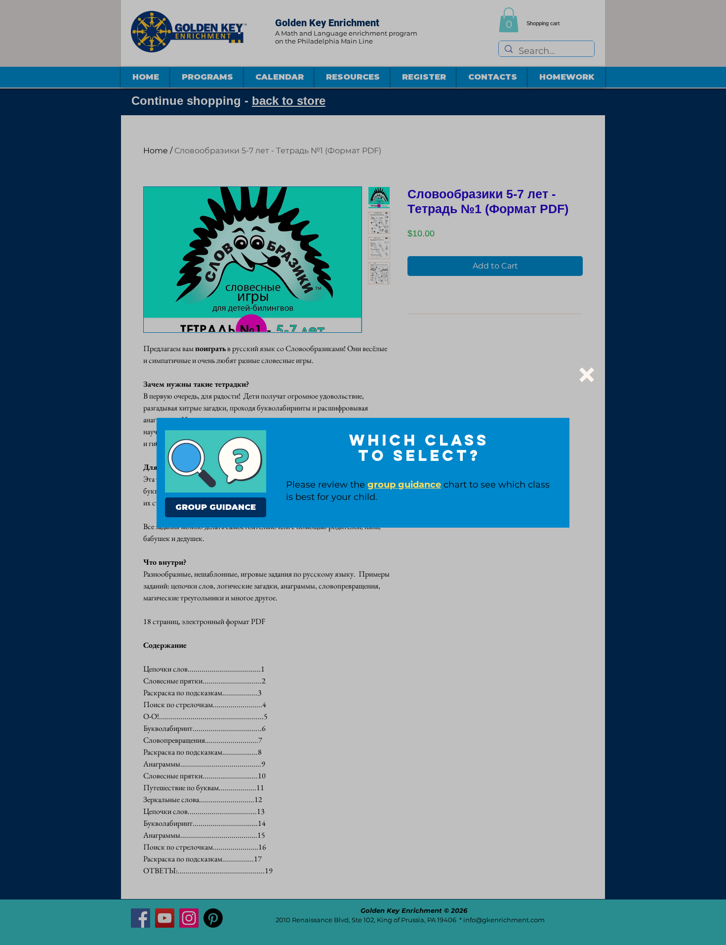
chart (417, 484)
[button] (586, 374)
